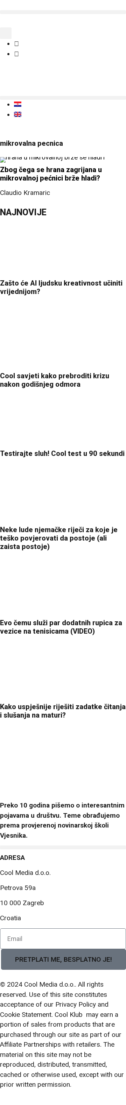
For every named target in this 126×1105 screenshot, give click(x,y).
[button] (63, 12)
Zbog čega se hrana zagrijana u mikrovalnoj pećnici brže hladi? (51, 173)
